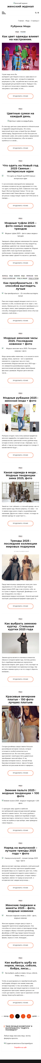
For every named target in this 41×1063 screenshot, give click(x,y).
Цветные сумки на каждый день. (20, 115)
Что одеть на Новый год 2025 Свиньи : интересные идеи (20, 168)
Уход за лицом (22, 278)
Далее (34, 1016)
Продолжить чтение (20, 96)
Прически (29, 276)
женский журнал (20, 6)
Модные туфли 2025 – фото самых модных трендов (20, 225)
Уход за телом (34, 278)
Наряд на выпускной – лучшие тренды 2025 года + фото (20, 850)
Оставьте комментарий (21, 551)
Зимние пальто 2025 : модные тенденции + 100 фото (20, 793)
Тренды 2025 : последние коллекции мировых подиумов (20, 543)
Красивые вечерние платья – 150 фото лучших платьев (20, 699)
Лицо (11, 276)
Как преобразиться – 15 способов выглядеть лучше (20, 285)
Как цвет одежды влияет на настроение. (20, 38)
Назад (6, 1016)
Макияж (17, 276)
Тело (36, 276)
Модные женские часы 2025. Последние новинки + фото (21, 340)
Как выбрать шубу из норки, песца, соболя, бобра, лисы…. (21, 965)
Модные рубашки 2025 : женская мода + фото (20, 399)
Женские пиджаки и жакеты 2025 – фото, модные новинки (20, 908)
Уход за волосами (8, 278)
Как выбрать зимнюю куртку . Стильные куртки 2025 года (20, 626)
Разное (23, 32)
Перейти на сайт (20, 1047)
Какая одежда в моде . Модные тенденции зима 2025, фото (20, 475)
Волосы (5, 276)
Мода (17, 32)
